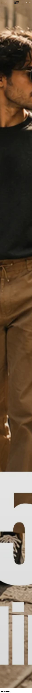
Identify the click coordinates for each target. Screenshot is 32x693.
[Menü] (2, 2)
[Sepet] (30, 2)
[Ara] (5, 2)
